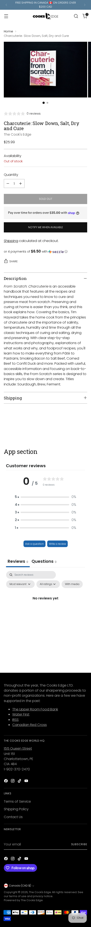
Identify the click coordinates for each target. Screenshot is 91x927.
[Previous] (6, 5)
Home (8, 31)
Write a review (57, 544)
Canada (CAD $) (20, 885)
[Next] (84, 5)
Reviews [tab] (18, 561)
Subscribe (79, 844)
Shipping (11, 240)
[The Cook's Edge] (45, 16)
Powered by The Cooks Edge (23, 900)
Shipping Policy (16, 809)
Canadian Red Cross (29, 724)
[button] (45, 251)
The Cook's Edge (17, 134)
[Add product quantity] (20, 183)
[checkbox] (72, 584)
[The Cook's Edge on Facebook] (6, 781)
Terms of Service (17, 801)
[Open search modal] (76, 16)
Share (13, 261)
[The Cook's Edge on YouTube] (26, 781)
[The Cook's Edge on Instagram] (13, 781)
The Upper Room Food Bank (35, 709)
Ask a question (34, 544)
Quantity (11, 174)
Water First (20, 714)
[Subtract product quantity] (8, 183)
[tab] (44, 561)
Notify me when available (45, 227)
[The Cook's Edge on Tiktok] (19, 781)
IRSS (15, 719)
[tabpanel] (45, 608)
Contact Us (13, 816)
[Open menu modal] (6, 16)
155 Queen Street (18, 748)
